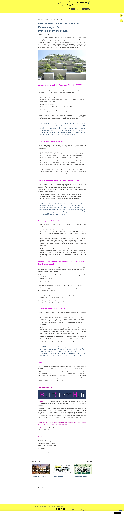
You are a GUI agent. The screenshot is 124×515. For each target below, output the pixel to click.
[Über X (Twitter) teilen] (41, 452)
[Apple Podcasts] (86, 2)
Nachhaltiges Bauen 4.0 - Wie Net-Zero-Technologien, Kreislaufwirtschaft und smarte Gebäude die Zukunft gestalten (83, 477)
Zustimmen (117, 513)
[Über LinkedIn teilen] (45, 452)
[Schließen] (122, 513)
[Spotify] (83, 2)
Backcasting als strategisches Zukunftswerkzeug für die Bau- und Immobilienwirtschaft (61, 477)
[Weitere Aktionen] (85, 19)
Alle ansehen (89, 461)
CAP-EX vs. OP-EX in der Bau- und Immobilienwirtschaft (40, 477)
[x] (81, 2)
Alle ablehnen (109, 513)
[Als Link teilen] (48, 452)
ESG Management (42, 448)
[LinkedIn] (78, 2)
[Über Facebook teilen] (38, 452)
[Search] (68, 10)
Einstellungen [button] (102, 513)
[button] (47, 11)
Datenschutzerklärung (76, 513)
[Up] (121, 15)
